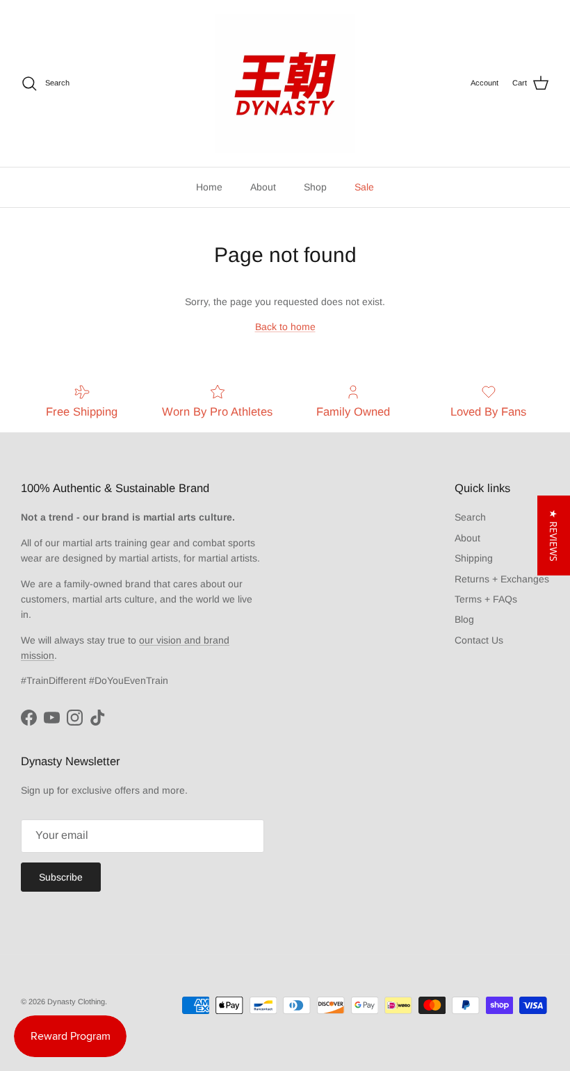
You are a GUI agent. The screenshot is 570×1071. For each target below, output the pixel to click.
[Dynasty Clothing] (285, 83)
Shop (315, 187)
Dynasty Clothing (76, 1001)
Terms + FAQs (486, 599)
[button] (553, 535)
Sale (364, 187)
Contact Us (479, 640)
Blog (464, 619)
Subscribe (61, 877)
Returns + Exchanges (502, 578)
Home (209, 187)
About (263, 187)
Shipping (474, 558)
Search (470, 517)
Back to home (285, 326)
